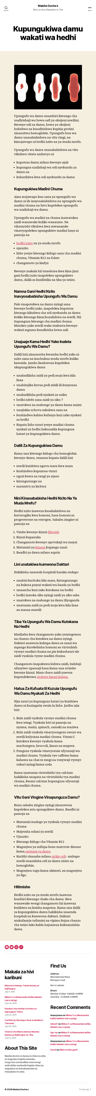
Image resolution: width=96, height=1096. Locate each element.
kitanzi (40, 547)
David (53, 1050)
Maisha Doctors (48, 5)
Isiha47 (54, 1024)
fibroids (53, 532)
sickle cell (59, 856)
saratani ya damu (38, 851)
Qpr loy (54, 1032)
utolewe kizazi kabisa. (53, 677)
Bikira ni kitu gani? (69, 1050)
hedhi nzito (24, 243)
